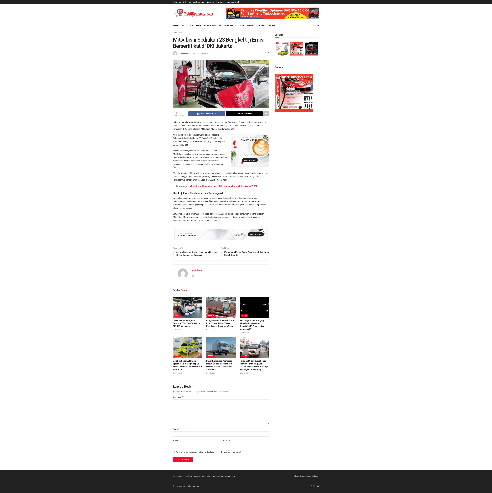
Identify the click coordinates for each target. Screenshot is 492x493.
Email (176, 440)
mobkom (184, 53)
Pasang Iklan (218, 476)
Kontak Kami (230, 476)
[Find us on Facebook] (311, 486)
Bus (180, 2)
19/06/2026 (178, 330)
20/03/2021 (196, 53)
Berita (175, 2)
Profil (237, 2)
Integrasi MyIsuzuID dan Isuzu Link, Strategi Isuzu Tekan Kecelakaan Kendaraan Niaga (220, 323)
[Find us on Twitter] (314, 486)
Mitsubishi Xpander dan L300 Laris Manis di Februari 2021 (223, 186)
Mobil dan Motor (198, 2)
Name (176, 429)
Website (226, 441)
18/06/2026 (211, 330)
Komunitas (230, 2)
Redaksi (189, 476)
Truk (184, 2)
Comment (178, 397)
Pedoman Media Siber (202, 476)
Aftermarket (210, 2)
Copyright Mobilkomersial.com (189, 486)
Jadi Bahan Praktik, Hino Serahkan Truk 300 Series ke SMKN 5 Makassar (186, 323)
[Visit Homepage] (193, 13)
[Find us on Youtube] (318, 486)
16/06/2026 (245, 332)
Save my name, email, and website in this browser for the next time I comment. (209, 452)
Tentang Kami (178, 476)
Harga (222, 2)
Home (175, 33)
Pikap (189, 2)
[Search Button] (318, 25)
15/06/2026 (178, 373)
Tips (217, 2)
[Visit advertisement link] (272, 13)
